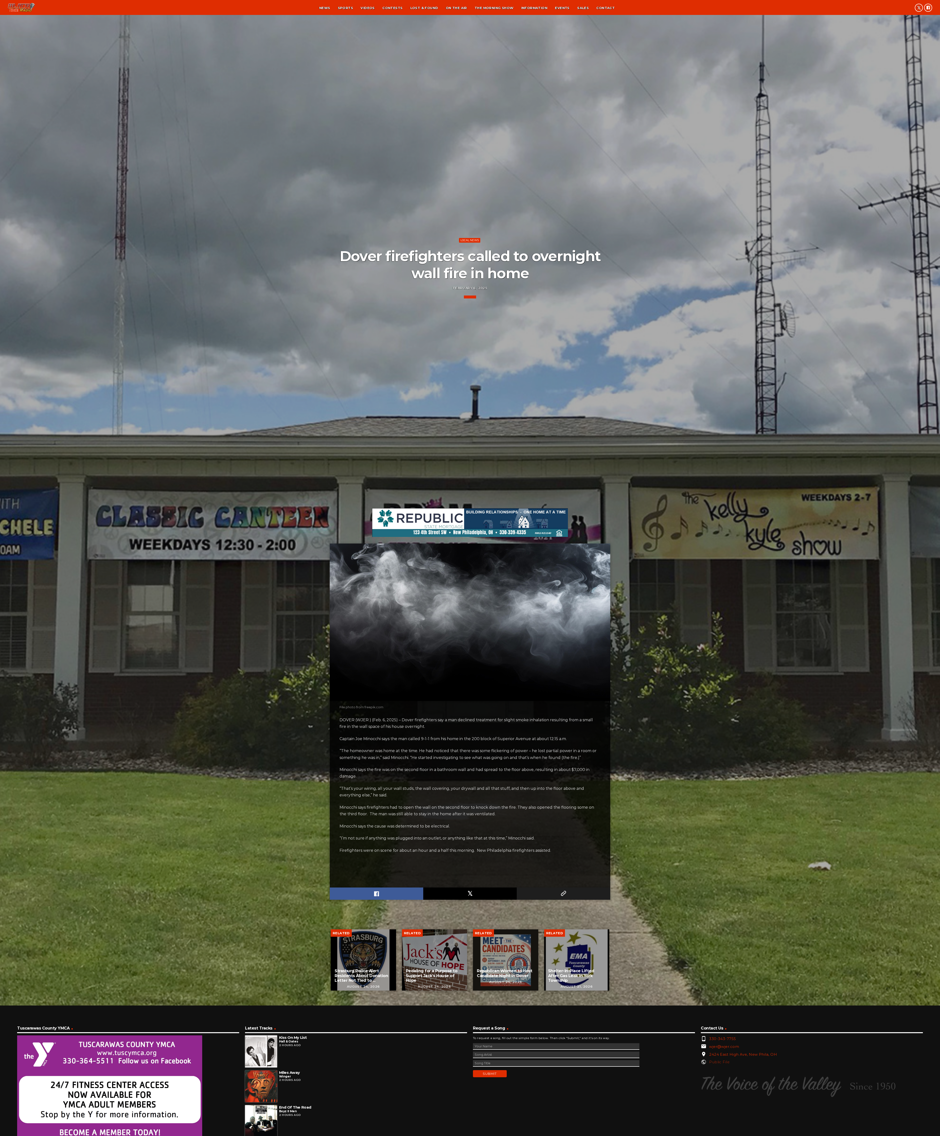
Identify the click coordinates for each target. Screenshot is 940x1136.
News (324, 8)
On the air (456, 8)
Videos (368, 8)
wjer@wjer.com (724, 1046)
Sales (583, 8)
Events (562, 8)
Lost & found (424, 8)
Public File (719, 1062)
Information (534, 8)
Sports (345, 8)
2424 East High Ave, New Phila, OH (743, 1054)
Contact (605, 8)
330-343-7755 (722, 1038)
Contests (392, 8)
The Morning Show (494, 8)
